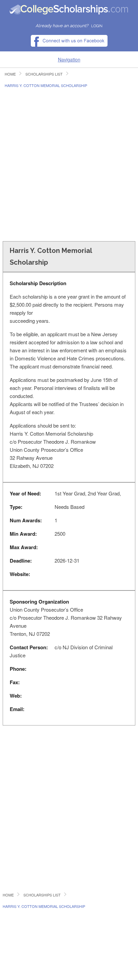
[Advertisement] (69, 164)
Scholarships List (44, 74)
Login (96, 26)
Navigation (69, 59)
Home (10, 74)
